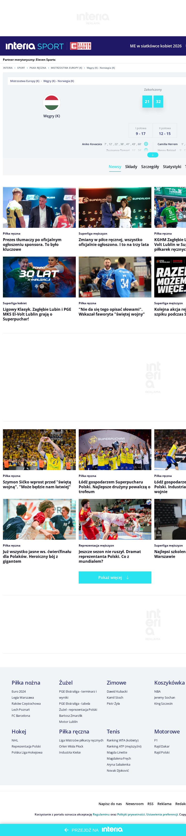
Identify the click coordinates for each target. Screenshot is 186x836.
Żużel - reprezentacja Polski (78, 709)
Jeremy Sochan (164, 697)
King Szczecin (163, 703)
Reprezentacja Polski (26, 746)
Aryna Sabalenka (118, 764)
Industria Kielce (70, 752)
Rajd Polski (162, 752)
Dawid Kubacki (117, 691)
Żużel (65, 682)
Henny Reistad (167, 150)
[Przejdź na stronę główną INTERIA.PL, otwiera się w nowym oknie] (21, 46)
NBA (157, 691)
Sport (21, 67)
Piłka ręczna (38, 67)
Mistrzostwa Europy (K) (66, 67)
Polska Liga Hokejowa (27, 752)
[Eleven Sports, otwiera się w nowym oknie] (80, 46)
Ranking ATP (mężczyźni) (124, 746)
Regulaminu (101, 814)
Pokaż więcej (110, 577)
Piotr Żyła (113, 703)
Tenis (113, 731)
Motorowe (167, 731)
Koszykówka (169, 682)
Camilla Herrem (168, 144)
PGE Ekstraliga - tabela (74, 703)
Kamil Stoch (115, 697)
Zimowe (116, 682)
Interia (8, 67)
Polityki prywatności (131, 814)
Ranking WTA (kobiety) (123, 740)
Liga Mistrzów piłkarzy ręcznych (81, 740)
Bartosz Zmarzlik (70, 715)
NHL (15, 740)
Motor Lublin (68, 721)
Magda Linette (117, 752)
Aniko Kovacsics (92, 144)
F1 (156, 740)
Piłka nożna (26, 682)
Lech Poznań (21, 709)
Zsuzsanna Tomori (118, 150)
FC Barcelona (21, 715)
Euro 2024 (19, 691)
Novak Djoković (118, 770)
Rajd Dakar (162, 746)
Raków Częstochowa (26, 703)
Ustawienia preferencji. (162, 814)
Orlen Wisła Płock (71, 746)
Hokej (19, 731)
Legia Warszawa (23, 697)
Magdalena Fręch (119, 758)
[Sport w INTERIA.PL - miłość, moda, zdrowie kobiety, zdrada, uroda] (51, 46)
